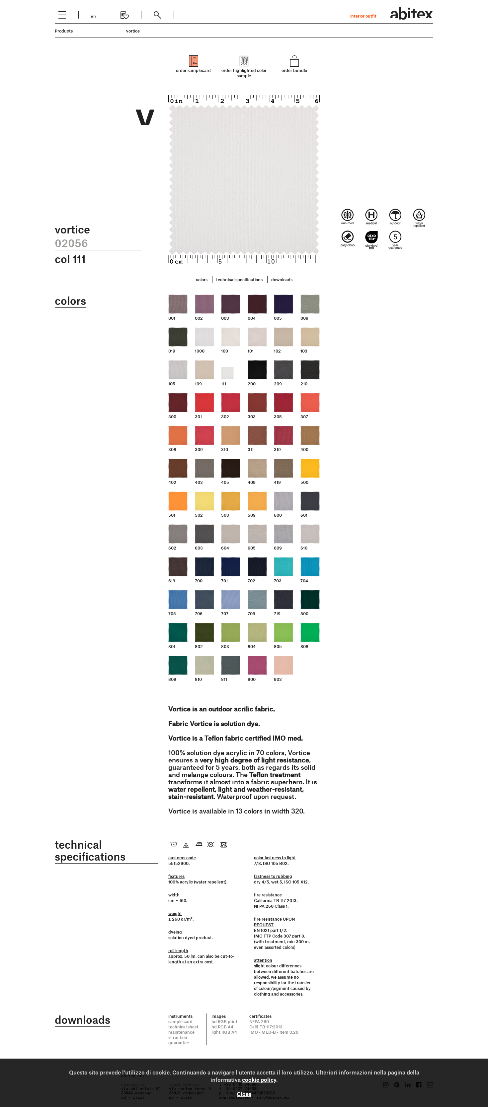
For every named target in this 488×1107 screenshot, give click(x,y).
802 (199, 646)
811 (224, 679)
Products (64, 30)
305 (278, 416)
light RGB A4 (224, 1032)
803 (225, 646)
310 (224, 449)
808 (304, 646)
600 (278, 515)
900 (252, 679)
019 (171, 351)
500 (304, 482)
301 (198, 416)
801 (171, 646)
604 (225, 548)
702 (251, 580)
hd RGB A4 (222, 1026)
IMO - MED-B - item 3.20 (273, 1032)
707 (224, 613)
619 (171, 580)
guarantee (178, 1042)
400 (304, 449)
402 (172, 482)
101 (251, 351)
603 (199, 548)
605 (252, 548)
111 (223, 383)
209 (278, 383)
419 (277, 482)
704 (304, 580)
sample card (180, 1021)
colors (201, 279)
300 (172, 416)
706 (199, 613)
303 (252, 416)
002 (199, 318)
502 (199, 515)
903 (278, 679)
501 (171, 515)
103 (303, 351)
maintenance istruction (181, 1034)
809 (172, 679)
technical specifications (239, 279)
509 (252, 515)
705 (172, 613)
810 (198, 679)
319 (277, 449)
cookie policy (259, 1079)
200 (252, 383)
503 (225, 515)
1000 (199, 351)
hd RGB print (224, 1021)
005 (278, 318)
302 (225, 416)
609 (278, 548)
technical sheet (183, 1026)
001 (171, 318)
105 (171, 383)
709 (251, 613)
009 (304, 318)
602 (172, 548)
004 (252, 318)
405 (225, 482)
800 (304, 613)
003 (225, 318)
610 (303, 548)
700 (199, 580)
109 (198, 383)
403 (199, 482)
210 (303, 383)
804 (252, 646)
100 (224, 351)
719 (277, 613)
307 (304, 416)
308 (172, 449)
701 (224, 580)
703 (278, 580)
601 (303, 515)
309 (199, 449)
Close (244, 1093)
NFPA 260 (259, 1021)
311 (251, 449)
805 (278, 646)
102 (277, 351)
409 (252, 482)
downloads (281, 279)
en (93, 15)
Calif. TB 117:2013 (266, 1026)
